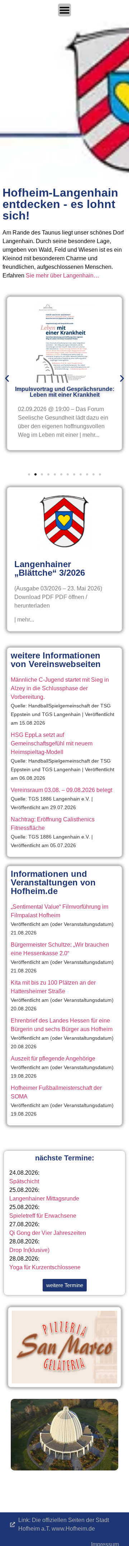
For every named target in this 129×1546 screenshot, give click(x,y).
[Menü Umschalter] (64, 10)
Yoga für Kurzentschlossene (45, 1267)
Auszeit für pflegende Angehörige (53, 1058)
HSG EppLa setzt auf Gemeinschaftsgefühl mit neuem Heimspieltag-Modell (51, 743)
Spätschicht (24, 1181)
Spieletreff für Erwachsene (42, 1216)
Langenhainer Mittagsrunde (44, 1198)
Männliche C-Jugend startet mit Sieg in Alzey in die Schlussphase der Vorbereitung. (60, 688)
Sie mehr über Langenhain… (62, 275)
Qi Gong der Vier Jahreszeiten (47, 1233)
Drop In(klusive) (29, 1250)
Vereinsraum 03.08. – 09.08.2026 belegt (61, 790)
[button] (7, 378)
